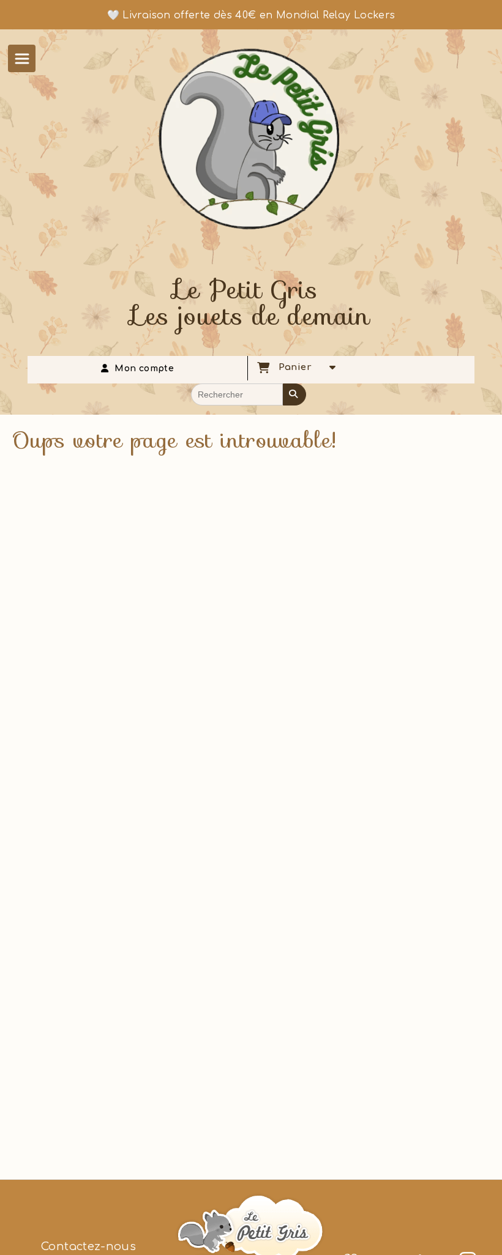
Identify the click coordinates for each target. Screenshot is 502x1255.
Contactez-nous (88, 1246)
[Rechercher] (294, 394)
